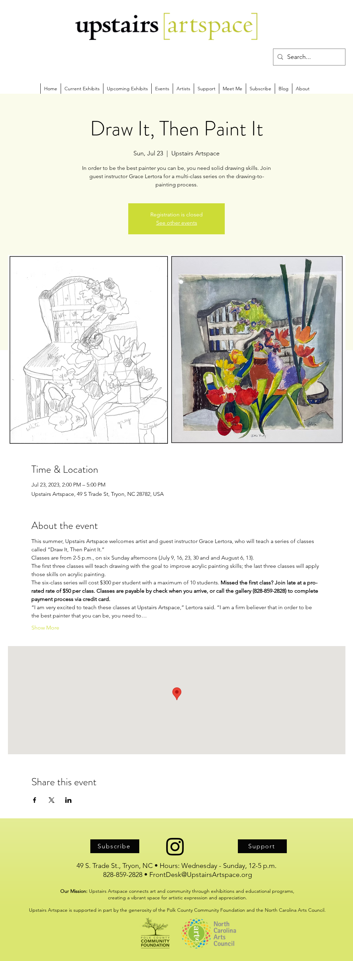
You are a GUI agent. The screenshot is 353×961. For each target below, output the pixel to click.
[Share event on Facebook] (34, 800)
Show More (45, 627)
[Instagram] (175, 846)
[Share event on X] (51, 800)
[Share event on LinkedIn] (68, 800)
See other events (176, 222)
